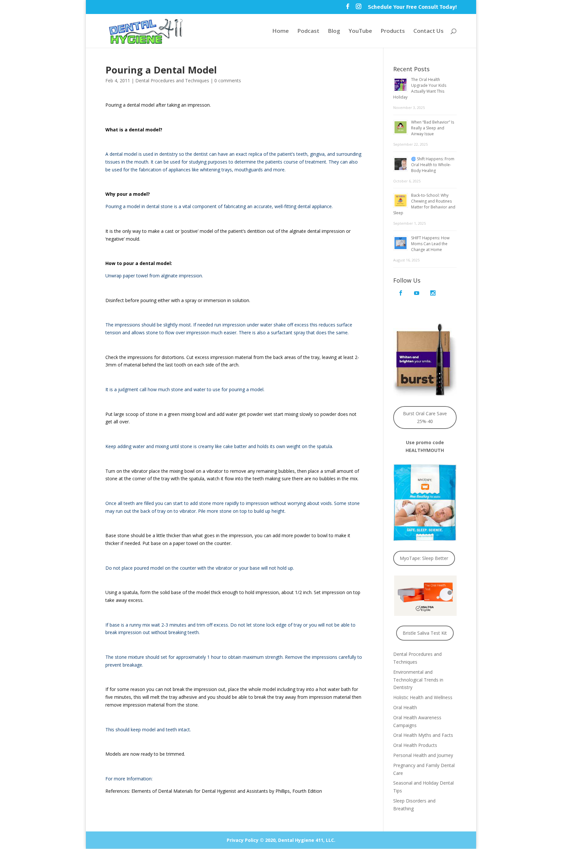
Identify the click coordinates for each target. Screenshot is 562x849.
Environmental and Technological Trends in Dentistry (418, 680)
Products (393, 31)
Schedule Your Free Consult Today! (412, 7)
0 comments (227, 80)
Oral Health (405, 707)
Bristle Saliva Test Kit (425, 633)
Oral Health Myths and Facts (423, 735)
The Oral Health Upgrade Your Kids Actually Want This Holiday (419, 88)
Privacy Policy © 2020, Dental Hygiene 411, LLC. (281, 840)
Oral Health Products (415, 745)
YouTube (360, 31)
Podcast (308, 31)
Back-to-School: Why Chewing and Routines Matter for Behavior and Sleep (424, 204)
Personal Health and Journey (423, 755)
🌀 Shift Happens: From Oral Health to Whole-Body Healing (432, 164)
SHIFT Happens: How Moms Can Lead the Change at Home (430, 243)
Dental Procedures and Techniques (172, 80)
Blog (334, 31)
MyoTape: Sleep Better (424, 558)
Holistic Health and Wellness (422, 697)
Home (280, 31)
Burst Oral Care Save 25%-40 (425, 417)
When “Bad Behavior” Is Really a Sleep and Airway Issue (432, 128)
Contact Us (428, 31)
